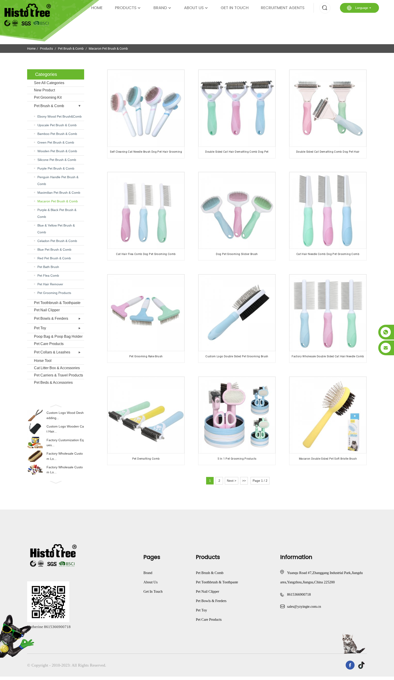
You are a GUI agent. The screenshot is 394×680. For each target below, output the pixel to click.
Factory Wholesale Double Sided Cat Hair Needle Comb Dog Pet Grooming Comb (328, 358)
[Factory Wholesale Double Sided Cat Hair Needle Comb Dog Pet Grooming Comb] (328, 313)
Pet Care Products (49, 344)
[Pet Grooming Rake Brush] (146, 313)
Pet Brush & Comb (71, 48)
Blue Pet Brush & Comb (54, 249)
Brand (160, 8)
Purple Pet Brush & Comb (55, 168)
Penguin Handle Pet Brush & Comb (57, 180)
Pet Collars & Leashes (52, 352)
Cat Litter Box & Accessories (57, 368)
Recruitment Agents (283, 8)
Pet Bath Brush (48, 267)
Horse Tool (43, 361)
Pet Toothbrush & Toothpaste (57, 303)
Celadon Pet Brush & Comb (57, 241)
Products (126, 8)
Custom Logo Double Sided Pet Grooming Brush (236, 356)
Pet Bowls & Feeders (51, 318)
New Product (44, 90)
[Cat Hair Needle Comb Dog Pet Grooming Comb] (328, 210)
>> (244, 480)
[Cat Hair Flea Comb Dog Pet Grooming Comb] (146, 210)
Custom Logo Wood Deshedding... (65, 415)
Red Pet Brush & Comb (54, 258)
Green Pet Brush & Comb (55, 142)
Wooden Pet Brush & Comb (57, 151)
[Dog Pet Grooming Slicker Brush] (237, 210)
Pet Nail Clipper (47, 310)
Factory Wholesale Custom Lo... (65, 456)
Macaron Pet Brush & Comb (108, 48)
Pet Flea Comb (48, 275)
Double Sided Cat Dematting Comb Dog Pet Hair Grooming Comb (328, 153)
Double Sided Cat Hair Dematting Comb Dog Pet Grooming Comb (237, 153)
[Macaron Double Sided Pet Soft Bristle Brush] (328, 415)
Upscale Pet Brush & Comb (57, 125)
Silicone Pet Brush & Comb (56, 160)
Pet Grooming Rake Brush (146, 356)
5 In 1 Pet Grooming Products (237, 458)
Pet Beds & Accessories (53, 382)
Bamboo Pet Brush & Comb (57, 134)
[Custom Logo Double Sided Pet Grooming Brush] (237, 313)
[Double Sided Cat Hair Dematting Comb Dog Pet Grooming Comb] (237, 108)
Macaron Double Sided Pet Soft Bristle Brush (328, 458)
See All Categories (49, 83)
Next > (231, 480)
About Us (194, 8)
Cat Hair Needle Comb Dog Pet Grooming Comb (327, 254)
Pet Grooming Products (54, 293)
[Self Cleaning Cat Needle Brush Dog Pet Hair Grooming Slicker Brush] (146, 108)
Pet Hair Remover (50, 284)
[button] (55, 405)
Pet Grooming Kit (48, 97)
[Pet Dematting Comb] (146, 415)
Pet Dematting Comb (146, 458)
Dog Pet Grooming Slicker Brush (237, 254)
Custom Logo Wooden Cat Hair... (65, 429)
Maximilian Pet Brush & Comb (58, 192)
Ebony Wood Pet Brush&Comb (59, 116)
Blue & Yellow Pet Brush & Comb (56, 229)
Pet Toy (40, 328)
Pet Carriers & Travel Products (58, 375)
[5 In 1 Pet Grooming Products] (237, 415)
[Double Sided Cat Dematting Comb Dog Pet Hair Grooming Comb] (328, 108)
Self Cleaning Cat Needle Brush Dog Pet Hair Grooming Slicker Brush (146, 153)
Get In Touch (235, 8)
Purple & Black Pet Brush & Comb (56, 213)
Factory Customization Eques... (65, 442)
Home (97, 8)
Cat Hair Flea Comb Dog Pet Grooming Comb (146, 254)
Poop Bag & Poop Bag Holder (58, 336)
